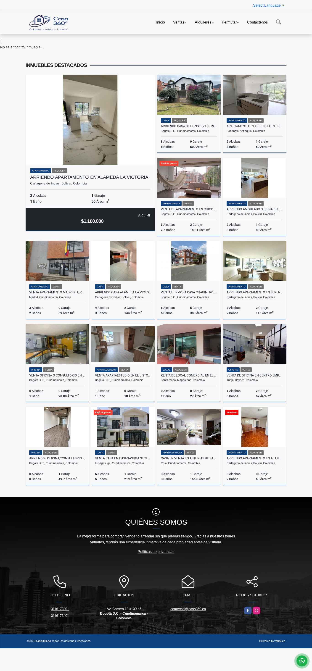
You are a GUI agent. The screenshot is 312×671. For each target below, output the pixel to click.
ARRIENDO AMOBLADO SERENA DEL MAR (255, 209)
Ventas (178, 22)
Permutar (229, 22)
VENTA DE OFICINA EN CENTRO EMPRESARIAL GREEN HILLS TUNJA (255, 375)
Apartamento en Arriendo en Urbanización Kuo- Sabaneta (255, 126)
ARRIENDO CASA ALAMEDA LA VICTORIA (123, 292)
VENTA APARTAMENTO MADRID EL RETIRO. (57, 292)
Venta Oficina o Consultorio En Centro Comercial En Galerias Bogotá (57, 375)
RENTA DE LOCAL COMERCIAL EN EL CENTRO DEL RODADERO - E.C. (189, 375)
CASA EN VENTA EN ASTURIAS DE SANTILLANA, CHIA (189, 458)
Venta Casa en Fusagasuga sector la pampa (123, 458)
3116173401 (60, 609)
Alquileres (203, 22)
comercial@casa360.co (188, 609)
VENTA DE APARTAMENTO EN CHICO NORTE (189, 209)
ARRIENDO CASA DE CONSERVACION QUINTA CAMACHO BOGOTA (189, 126)
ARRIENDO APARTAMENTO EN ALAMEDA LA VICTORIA (89, 177)
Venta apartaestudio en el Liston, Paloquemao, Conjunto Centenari (123, 375)
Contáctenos (257, 22)
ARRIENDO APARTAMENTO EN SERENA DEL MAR (255, 292)
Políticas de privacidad (156, 552)
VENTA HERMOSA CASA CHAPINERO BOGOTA (189, 292)
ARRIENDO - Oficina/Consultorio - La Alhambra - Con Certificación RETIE (57, 458)
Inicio (160, 22)
